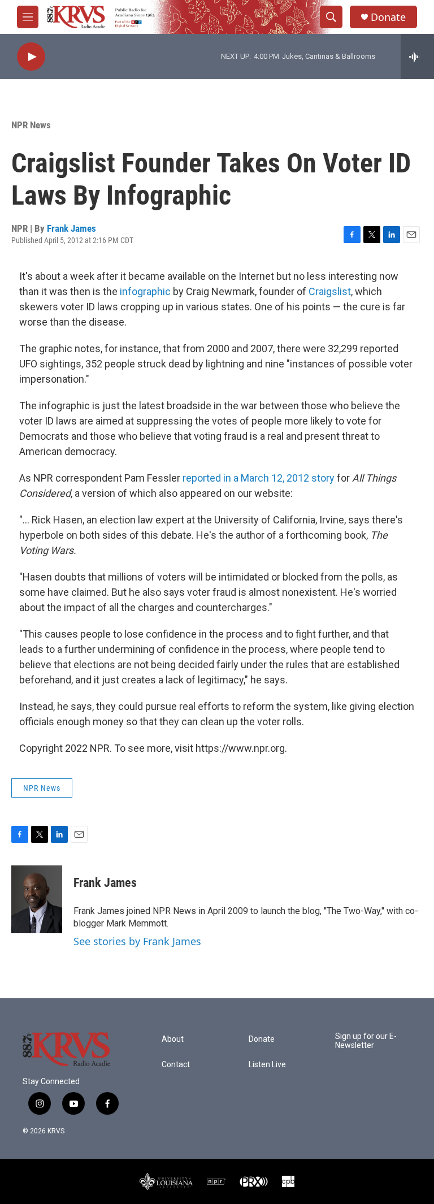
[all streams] (417, 56)
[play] (31, 56)
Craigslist (330, 291)
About (173, 1039)
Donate (388, 17)
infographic (145, 291)
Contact (176, 1064)
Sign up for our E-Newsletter (366, 1041)
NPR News (31, 125)
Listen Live (267, 1064)
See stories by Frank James (137, 941)
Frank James (71, 228)
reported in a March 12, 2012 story (259, 478)
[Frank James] (36, 899)
